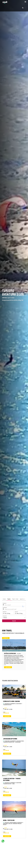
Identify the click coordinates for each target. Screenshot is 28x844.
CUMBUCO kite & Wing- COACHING (11, 701)
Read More (7, 716)
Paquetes (5, 638)
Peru (5, 653)
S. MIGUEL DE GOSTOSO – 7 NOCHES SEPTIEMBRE (11, 779)
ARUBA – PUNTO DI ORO (8, 820)
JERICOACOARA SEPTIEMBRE (10, 739)
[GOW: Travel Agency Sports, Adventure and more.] (8, 2)
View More (8, 666)
